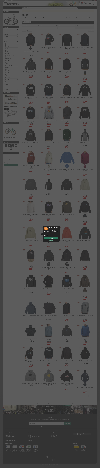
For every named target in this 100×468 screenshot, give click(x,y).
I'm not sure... (51, 240)
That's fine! (51, 238)
